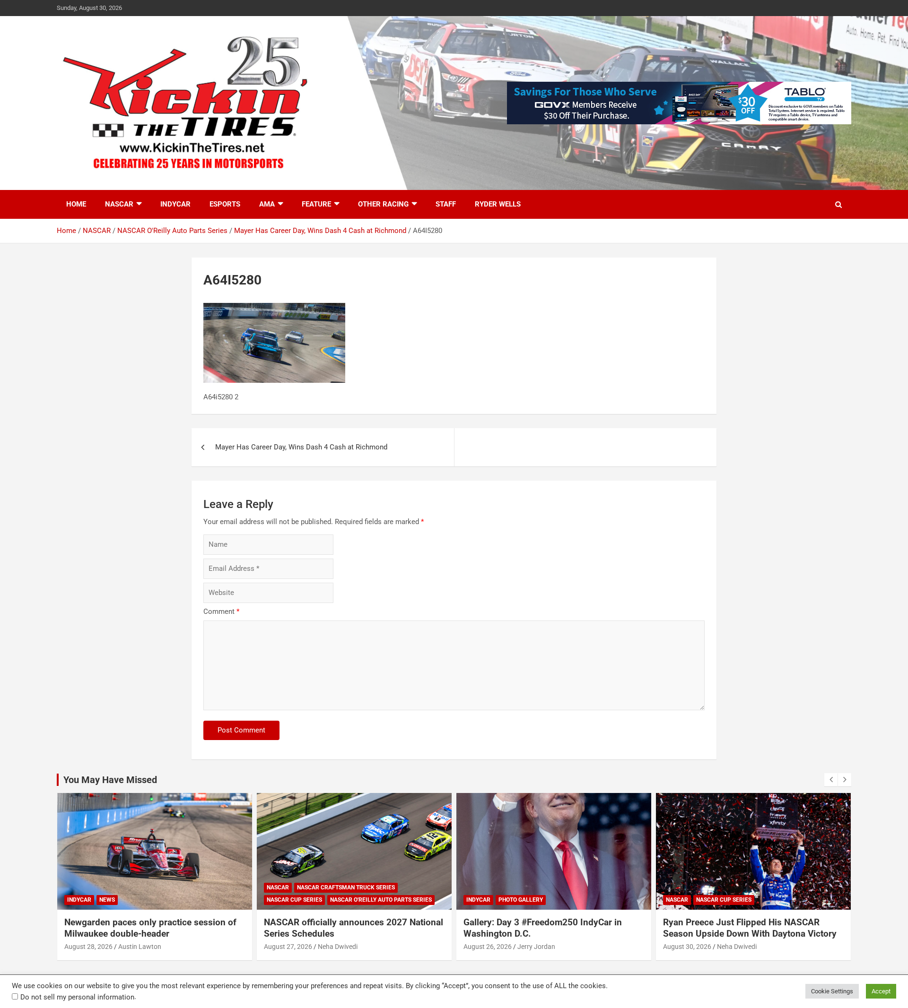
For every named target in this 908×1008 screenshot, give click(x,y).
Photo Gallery (520, 899)
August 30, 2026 (687, 946)
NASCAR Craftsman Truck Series (346, 887)
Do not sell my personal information (77, 997)
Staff (446, 204)
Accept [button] (881, 991)
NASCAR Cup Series (294, 899)
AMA (267, 204)
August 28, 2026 (88, 946)
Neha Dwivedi (338, 946)
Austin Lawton (139, 946)
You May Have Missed (110, 779)
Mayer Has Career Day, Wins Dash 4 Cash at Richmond (301, 447)
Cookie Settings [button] (832, 991)
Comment (221, 611)
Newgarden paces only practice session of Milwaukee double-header (150, 928)
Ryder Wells (498, 204)
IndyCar (175, 204)
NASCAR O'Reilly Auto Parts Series (381, 899)
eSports (225, 204)
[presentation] (831, 779)
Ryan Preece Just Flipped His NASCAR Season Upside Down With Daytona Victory (750, 928)
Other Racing (383, 204)
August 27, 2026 (288, 946)
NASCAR (119, 204)
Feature (316, 204)
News (107, 899)
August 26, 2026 (487, 946)
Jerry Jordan (536, 946)
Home (76, 204)
